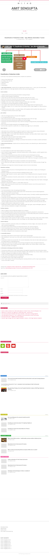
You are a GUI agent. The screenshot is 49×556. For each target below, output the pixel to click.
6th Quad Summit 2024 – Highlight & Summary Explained (12, 316)
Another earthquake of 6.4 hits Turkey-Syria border (18, 459)
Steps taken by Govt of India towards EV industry (17, 444)
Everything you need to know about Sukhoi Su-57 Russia (18, 428)
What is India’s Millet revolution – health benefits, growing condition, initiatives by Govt (24, 438)
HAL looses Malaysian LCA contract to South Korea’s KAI (19, 417)
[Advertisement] (24, 21)
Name (2, 288)
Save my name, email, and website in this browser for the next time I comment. (15, 295)
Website (2, 293)
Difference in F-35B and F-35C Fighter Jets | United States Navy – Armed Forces (17, 312)
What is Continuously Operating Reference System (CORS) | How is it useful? (22, 449)
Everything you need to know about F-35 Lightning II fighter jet (20, 422)
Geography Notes (21, 39)
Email (2, 291)
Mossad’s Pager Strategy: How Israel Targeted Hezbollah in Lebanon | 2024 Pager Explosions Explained (21, 318)
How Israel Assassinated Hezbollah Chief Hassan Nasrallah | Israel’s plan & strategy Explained (19, 313)
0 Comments (30, 39)
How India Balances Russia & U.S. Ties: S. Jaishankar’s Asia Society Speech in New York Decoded (20, 315)
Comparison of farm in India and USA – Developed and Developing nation (21, 266)
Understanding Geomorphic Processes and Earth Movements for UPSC (19, 268)
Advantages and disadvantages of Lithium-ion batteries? (19, 470)
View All (46, 375)
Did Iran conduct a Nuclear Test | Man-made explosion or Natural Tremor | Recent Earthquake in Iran (21, 310)
